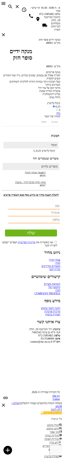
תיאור (43, 122)
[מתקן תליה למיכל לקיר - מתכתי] (52, 185)
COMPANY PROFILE (47, 293)
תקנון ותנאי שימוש (50, 308)
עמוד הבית (54, 259)
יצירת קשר (54, 269)
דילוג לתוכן (56, 409)
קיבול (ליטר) (53, 103)
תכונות (54, 122)
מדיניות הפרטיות (26, 242)
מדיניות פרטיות (52, 311)
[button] (51, 412)
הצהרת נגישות (52, 314)
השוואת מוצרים (52, 284)
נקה (58, 113)
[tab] (54, 122)
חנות (57, 262)
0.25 (57, 106)
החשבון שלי (54, 287)
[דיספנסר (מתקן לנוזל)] (52, 175)
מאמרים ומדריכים (51, 266)
